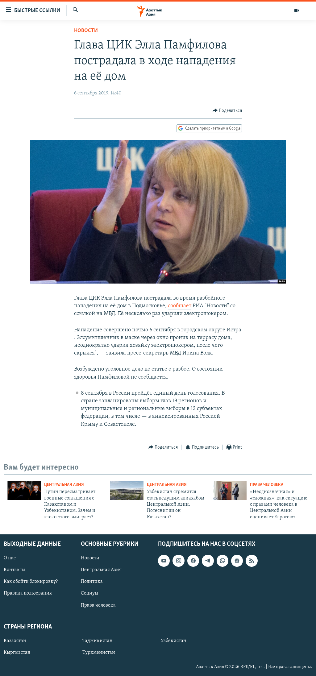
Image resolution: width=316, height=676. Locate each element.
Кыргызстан (17, 652)
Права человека (266, 485)
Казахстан (15, 640)
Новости (86, 31)
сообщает (179, 306)
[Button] (227, 111)
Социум (89, 593)
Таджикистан (97, 640)
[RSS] (251, 561)
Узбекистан (173, 640)
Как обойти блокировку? (31, 581)
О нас (10, 558)
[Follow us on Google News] (237, 561)
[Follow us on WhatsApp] (222, 561)
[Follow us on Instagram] (178, 561)
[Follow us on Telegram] (208, 561)
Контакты (14, 570)
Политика (92, 581)
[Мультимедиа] (297, 10)
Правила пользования (28, 593)
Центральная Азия (64, 485)
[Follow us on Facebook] (193, 561)
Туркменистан (98, 652)
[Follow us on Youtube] (164, 561)
